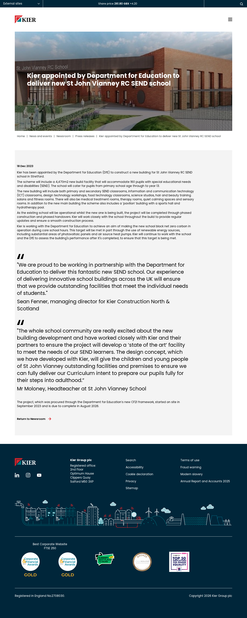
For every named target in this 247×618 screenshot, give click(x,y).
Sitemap (132, 488)
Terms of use (189, 460)
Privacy (131, 481)
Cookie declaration (139, 474)
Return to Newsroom (31, 419)
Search (131, 460)
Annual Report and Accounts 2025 (205, 481)
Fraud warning (190, 467)
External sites (12, 4)
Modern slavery (191, 474)
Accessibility (134, 467)
